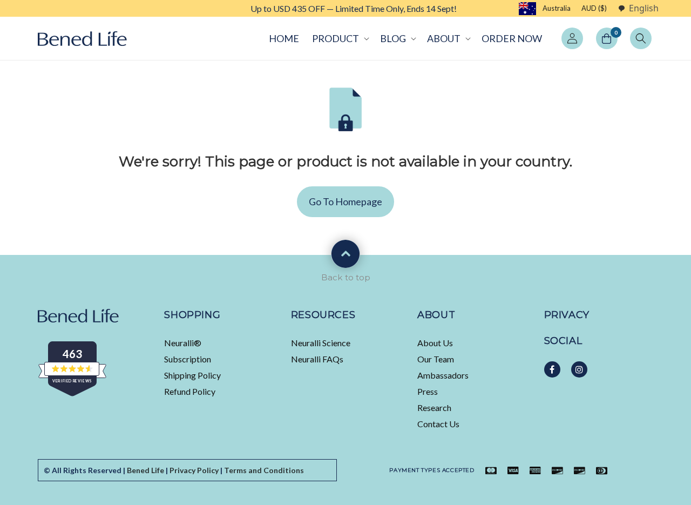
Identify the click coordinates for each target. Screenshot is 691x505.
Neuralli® (182, 343)
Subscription (187, 359)
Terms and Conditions (264, 470)
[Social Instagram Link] (579, 369)
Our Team (435, 359)
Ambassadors (443, 375)
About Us (435, 343)
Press (427, 391)
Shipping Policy (192, 375)
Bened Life (145, 470)
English (644, 8)
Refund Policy (189, 391)
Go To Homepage (345, 201)
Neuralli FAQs (317, 359)
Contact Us (438, 424)
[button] (340, 38)
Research (434, 407)
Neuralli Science (320, 343)
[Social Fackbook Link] (552, 369)
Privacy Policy (194, 470)
